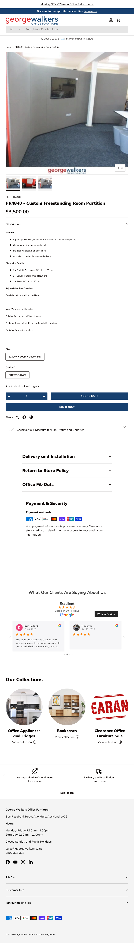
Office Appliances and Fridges (24, 733)
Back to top (67, 792)
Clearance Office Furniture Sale (110, 733)
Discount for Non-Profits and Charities (59, 429)
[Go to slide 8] (67, 654)
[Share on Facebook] (24, 417)
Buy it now (67, 406)
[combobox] (67, 29)
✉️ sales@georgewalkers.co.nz (77, 39)
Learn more (90, 11)
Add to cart (89, 396)
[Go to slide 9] (69, 654)
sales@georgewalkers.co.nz (24, 848)
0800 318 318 (15, 852)
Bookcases (67, 730)
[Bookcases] (67, 707)
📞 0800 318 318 (50, 39)
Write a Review (106, 614)
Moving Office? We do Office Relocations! (67, 4)
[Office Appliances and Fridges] (24, 707)
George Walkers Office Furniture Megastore (34, 934)
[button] (118, 20)
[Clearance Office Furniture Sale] (109, 707)
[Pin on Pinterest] (31, 417)
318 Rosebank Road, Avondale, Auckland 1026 (36, 816)
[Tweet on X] (17, 417)
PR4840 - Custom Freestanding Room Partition (37, 47)
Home (9, 47)
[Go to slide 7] (64, 654)
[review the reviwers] (59, 626)
